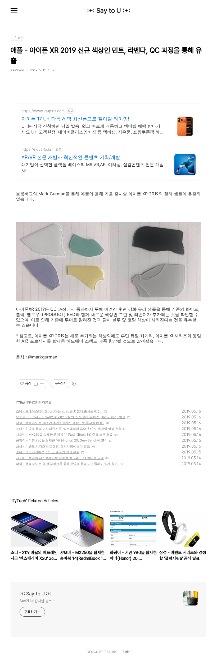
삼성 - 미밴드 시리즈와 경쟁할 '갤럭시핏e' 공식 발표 (53, 446)
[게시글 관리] (42, 384)
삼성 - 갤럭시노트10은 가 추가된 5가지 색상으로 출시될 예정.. (60, 423)
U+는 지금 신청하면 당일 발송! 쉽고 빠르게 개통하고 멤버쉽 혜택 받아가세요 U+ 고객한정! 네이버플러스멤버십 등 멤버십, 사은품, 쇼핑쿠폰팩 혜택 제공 (90, 129)
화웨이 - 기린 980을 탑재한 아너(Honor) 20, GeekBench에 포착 (61, 440)
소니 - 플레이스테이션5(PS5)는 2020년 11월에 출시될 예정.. (59, 411)
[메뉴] (14, 10)
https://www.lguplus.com (43, 111)
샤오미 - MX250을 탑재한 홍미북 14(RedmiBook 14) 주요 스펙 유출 (64, 434)
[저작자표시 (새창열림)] (73, 384)
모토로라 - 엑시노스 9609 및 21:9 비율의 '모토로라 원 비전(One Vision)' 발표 (70, 417)
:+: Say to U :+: (108, 10)
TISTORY (110, 652)
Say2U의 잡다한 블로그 (37, 601)
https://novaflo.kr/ (37, 149)
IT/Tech (21, 402)
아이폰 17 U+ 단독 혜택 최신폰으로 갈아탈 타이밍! (75, 119)
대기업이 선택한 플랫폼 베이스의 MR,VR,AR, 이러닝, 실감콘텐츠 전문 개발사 (92, 167)
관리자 (126, 652)
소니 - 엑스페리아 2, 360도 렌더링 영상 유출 (47, 452)
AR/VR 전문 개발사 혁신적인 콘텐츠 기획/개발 (70, 157)
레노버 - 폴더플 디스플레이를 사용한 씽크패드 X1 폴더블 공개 (60, 458)
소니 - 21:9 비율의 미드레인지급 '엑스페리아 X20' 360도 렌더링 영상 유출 (68, 429)
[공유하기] (36, 384)
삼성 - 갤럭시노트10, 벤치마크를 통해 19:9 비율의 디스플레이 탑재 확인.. (67, 464)
